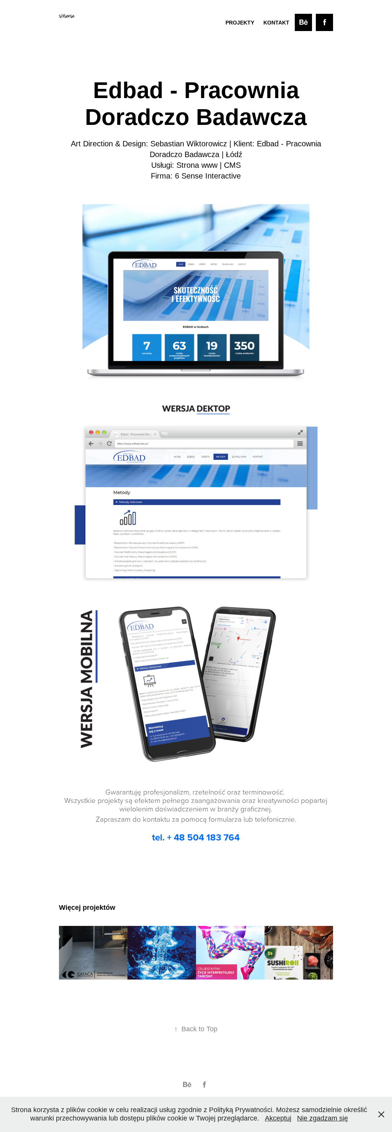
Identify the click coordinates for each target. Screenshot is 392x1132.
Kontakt (276, 23)
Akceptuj (278, 1118)
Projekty (239, 23)
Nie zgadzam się (322, 1118)
